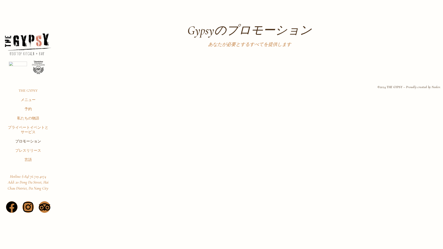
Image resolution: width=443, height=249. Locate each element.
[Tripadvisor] (44, 207)
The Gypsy (28, 90)
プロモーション (28, 141)
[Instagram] (28, 207)
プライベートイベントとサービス (28, 129)
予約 (28, 109)
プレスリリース (28, 150)
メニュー (28, 100)
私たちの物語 (28, 118)
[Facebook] (12, 207)
